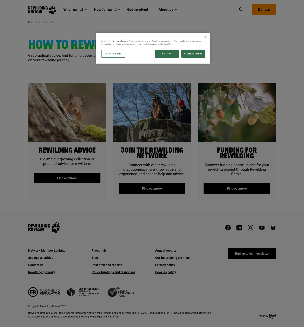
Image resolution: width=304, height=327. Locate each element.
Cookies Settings (113, 54)
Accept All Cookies (193, 54)
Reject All (167, 54)
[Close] (205, 37)
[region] (153, 48)
